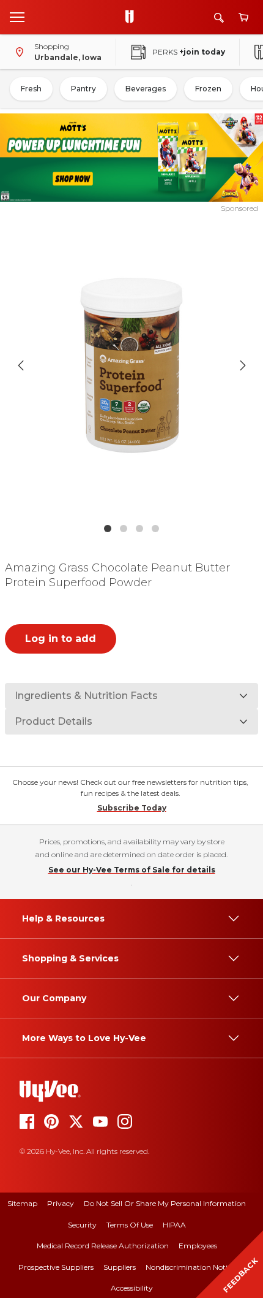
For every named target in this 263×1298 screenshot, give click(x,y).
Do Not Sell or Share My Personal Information (165, 1203)
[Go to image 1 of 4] (108, 528)
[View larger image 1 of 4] (131, 365)
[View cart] (243, 17)
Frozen (208, 88)
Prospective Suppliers (56, 1267)
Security (82, 1224)
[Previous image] (20, 365)
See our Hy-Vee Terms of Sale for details (131, 869)
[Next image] (242, 365)
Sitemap (22, 1203)
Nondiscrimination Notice (190, 1267)
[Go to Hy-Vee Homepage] (132, 17)
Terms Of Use (129, 1224)
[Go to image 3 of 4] (139, 528)
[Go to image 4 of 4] (155, 528)
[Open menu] (17, 16)
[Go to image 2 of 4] (124, 528)
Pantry (83, 88)
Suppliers (119, 1267)
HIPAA (174, 1224)
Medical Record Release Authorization (103, 1245)
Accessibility (132, 1287)
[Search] (219, 17)
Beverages (145, 88)
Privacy (60, 1203)
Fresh (31, 88)
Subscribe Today (131, 807)
